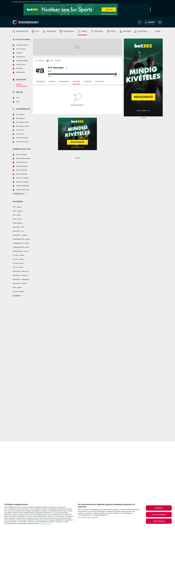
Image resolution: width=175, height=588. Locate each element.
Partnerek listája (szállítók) (88, 517)
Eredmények (64, 81)
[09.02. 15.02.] (84, 74)
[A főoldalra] (30, 22)
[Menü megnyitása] (159, 22)
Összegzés (40, 81)
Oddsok (51, 81)
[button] (119, 74)
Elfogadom (159, 508)
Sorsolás (88, 81)
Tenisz (41, 60)
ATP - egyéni (55, 60)
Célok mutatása (159, 521)
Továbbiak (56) (18, 193)
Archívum (99, 81)
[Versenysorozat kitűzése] (67, 68)
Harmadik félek (45, 523)
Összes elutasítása (159, 514)
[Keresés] (139, 22)
